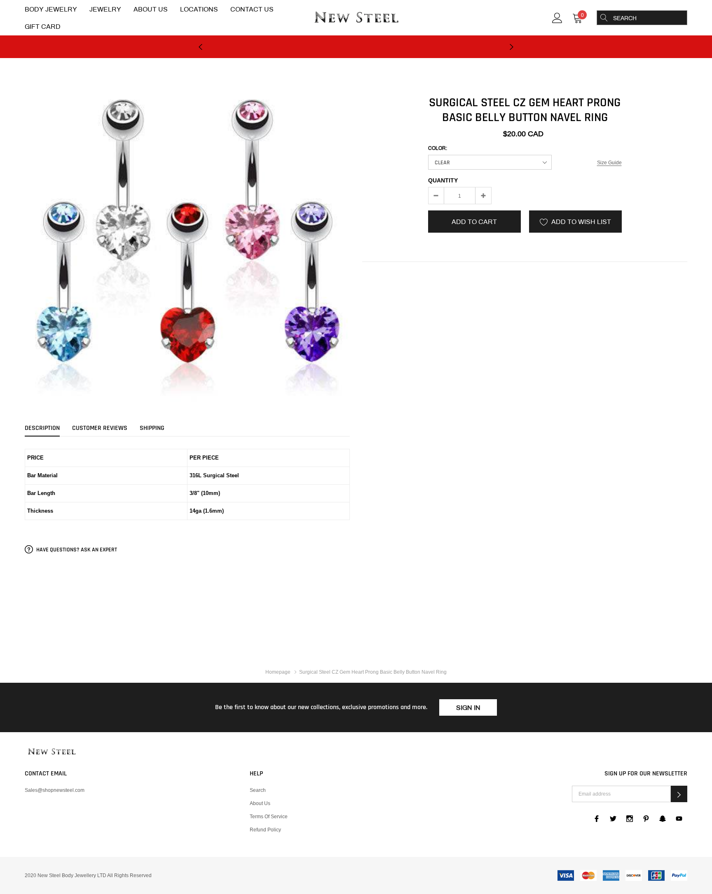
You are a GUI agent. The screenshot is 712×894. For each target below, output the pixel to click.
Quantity (443, 180)
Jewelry (105, 9)
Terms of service (269, 816)
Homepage (277, 672)
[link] (557, 17)
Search (258, 790)
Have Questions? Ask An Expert (76, 549)
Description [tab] (42, 428)
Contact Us (252, 9)
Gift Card (43, 26)
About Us (151, 9)
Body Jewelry (51, 9)
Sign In (468, 707)
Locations (199, 9)
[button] (679, 794)
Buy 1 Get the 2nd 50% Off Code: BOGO (356, 55)
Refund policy (265, 829)
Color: (437, 148)
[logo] (356, 18)
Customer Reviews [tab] (99, 428)
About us (260, 803)
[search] (604, 18)
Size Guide (609, 162)
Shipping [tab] (152, 428)
